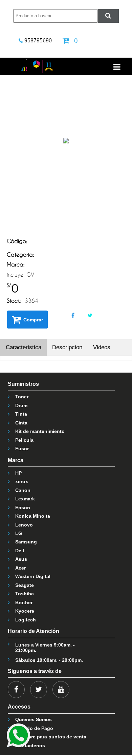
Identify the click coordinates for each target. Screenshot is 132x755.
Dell (19, 550)
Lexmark (25, 498)
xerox (21, 481)
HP (18, 473)
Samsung (26, 541)
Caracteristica (23, 347)
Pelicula (24, 440)
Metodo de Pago (34, 728)
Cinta (21, 422)
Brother (23, 602)
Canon (22, 490)
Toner (21, 396)
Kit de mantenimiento (40, 431)
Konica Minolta (32, 516)
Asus (21, 559)
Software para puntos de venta (50, 736)
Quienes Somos (33, 719)
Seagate (24, 585)
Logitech (25, 619)
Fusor (22, 448)
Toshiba (24, 593)
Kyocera (24, 611)
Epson (22, 507)
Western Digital (32, 576)
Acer (20, 568)
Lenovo (24, 525)
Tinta (21, 414)
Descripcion (67, 347)
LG (18, 533)
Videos (101, 347)
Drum (21, 405)
